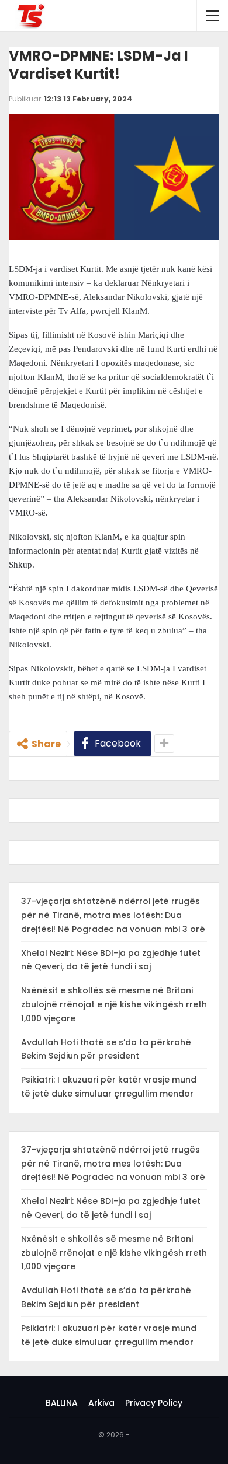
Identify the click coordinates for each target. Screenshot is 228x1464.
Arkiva (101, 1403)
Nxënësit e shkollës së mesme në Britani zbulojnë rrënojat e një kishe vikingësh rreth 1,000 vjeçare (114, 1004)
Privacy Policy (153, 1403)
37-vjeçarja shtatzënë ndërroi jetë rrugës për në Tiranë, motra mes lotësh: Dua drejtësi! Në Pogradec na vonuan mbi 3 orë (113, 915)
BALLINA (62, 1403)
